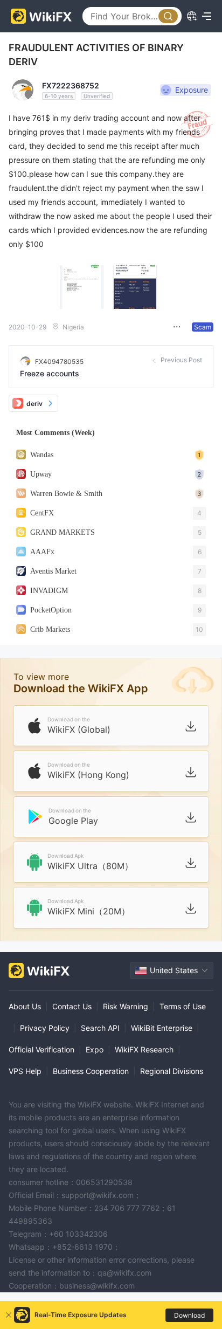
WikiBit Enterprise (161, 1027)
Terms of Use (182, 1006)
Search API (100, 1027)
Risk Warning (125, 1006)
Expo (94, 1049)
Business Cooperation (91, 1071)
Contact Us (72, 1006)
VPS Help (25, 1071)
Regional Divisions (171, 1071)
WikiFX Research (144, 1049)
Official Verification (41, 1049)
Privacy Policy (45, 1027)
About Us (25, 1006)
